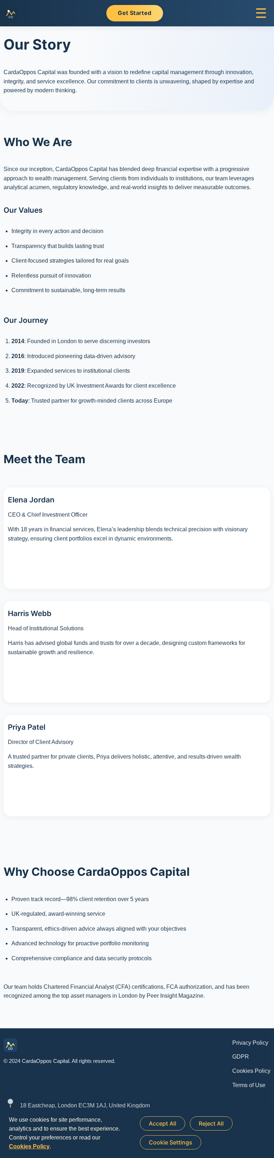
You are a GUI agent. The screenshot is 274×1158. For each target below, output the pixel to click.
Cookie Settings (170, 1142)
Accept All (162, 1123)
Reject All (211, 1123)
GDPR (240, 1057)
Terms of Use (248, 1085)
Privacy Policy (250, 1043)
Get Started (134, 12)
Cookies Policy (251, 1071)
